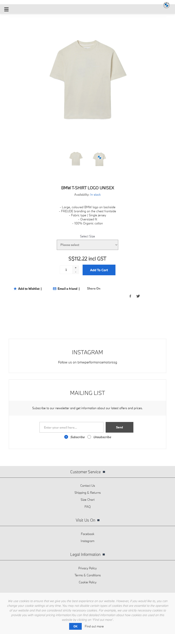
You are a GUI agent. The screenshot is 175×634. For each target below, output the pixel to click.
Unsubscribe (102, 437)
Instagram (87, 541)
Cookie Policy (87, 582)
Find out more (94, 626)
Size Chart (88, 500)
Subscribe (77, 437)
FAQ (88, 507)
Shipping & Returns (87, 493)
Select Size (87, 236)
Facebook (87, 534)
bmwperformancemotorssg (97, 362)
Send (119, 427)
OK (75, 626)
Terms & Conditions (87, 575)
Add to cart (99, 270)
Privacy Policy (87, 568)
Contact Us (87, 485)
